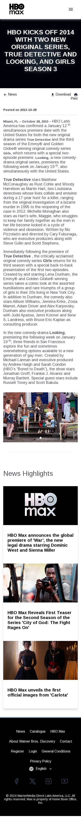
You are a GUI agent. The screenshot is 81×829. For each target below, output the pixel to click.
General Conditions (56, 751)
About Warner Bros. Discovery (32, 741)
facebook (16, 781)
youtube (64, 781)
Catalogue (38, 731)
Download (61, 94)
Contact (66, 741)
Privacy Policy (40, 761)
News (10, 94)
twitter (32, 781)
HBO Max (57, 731)
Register (17, 751)
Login (33, 751)
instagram (48, 781)
